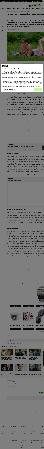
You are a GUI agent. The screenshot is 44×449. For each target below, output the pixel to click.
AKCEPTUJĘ (38, 89)
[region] (22, 78)
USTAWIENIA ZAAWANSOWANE (9, 89)
